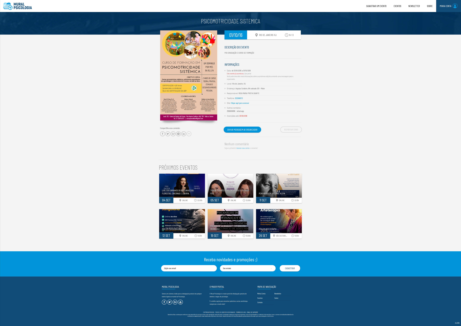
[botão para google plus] (175, 302)
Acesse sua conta (243, 148)
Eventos (259, 298)
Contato (260, 302)
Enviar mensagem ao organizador (242, 129)
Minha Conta (261, 293)
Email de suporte (252, 312)
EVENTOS (397, 5)
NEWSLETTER (414, 5)
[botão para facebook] (164, 302)
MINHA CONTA (445, 5)
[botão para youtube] (180, 302)
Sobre (276, 298)
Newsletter (277, 293)
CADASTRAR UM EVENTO (376, 5)
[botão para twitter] (169, 302)
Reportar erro (291, 129)
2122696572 (239, 98)
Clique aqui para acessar (240, 103)
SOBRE (430, 5)
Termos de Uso (241, 312)
